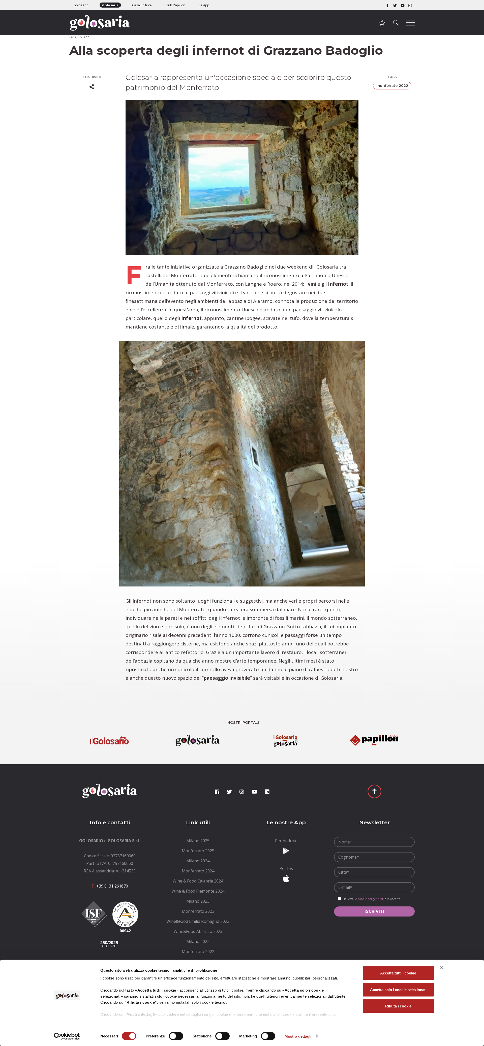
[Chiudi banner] (442, 967)
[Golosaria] (109, 29)
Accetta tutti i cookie (398, 973)
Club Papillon (175, 5)
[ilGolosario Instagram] (410, 5)
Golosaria (110, 5)
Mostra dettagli (298, 1036)
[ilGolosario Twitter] (395, 5)
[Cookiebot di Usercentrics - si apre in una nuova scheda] (67, 1036)
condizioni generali (371, 899)
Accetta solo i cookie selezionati (398, 989)
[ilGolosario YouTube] (403, 5)
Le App (204, 5)
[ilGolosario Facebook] (387, 5)
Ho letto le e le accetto (371, 899)
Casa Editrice (142, 5)
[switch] (176, 1036)
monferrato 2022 (392, 85)
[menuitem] (198, 840)
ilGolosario (80, 5)
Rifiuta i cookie (398, 1006)
